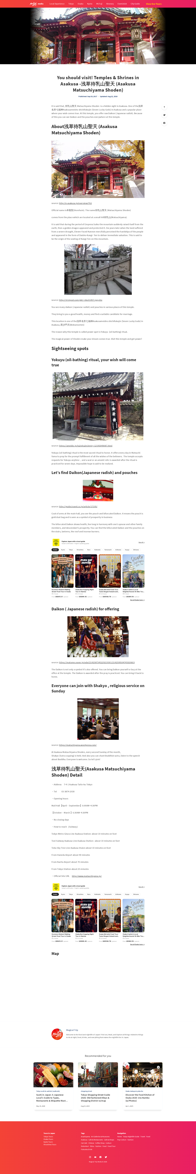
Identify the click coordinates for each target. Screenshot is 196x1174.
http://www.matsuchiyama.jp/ (87, 876)
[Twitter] (164, 115)
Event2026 (122, 3)
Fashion (98, 1146)
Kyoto (89, 3)
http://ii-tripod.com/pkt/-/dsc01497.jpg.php (80, 300)
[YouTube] (95, 1157)
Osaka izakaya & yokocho (134, 1091)
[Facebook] (164, 123)
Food (105, 1146)
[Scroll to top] (164, 107)
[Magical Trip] (57, 1034)
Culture (108, 1143)
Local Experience (57, 3)
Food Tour (112, 1146)
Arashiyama (85, 1136)
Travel (142, 1136)
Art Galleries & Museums (100, 1136)
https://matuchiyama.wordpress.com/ (78, 745)
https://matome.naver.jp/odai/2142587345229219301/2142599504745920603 (97, 662)
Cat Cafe (84, 1143)
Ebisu (92, 1146)
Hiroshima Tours (50, 1144)
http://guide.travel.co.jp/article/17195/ (78, 506)
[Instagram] (90, 1157)
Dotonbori (85, 1146)
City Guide (135, 3)
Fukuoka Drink (86, 1149)
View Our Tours (154, 3)
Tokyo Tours (48, 1136)
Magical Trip (72, 1030)
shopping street (86, 1091)
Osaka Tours (48, 1139)
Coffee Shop (100, 1143)
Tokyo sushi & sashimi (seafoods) (48, 1091)
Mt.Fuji (99, 3)
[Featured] (158, 1067)
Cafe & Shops (109, 1140)
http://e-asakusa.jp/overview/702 (75, 203)
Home (119, 1136)
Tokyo (71, 3)
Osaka (80, 3)
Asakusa (84, 1140)
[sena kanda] (83, 1067)
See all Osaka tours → (137, 600)
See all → (142, 542)
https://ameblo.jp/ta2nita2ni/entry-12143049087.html (85, 445)
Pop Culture (121, 1140)
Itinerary (110, 3)
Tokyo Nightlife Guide (131, 1136)
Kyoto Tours (48, 1142)
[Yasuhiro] (38, 1067)
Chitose (91, 1143)
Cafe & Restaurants (95, 1140)
